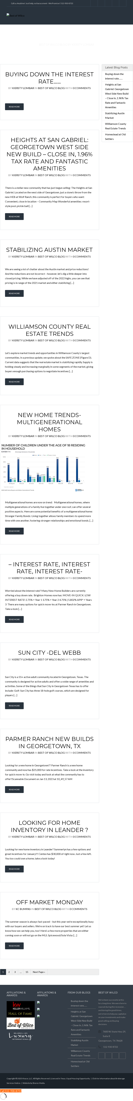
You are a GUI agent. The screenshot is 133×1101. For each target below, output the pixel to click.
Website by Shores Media (34, 1083)
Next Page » (39, 972)
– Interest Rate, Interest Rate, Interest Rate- (49, 568)
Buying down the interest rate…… (49, 78)
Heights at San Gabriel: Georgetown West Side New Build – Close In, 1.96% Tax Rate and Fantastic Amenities (49, 154)
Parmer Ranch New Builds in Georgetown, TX (49, 742)
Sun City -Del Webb (49, 652)
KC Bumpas (23, 908)
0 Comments (82, 88)
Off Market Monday (49, 902)
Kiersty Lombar (23, 88)
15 (27, 972)
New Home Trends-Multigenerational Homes (49, 422)
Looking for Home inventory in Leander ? (49, 826)
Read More (14, 106)
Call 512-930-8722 (10, 1090)
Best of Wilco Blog (51, 88)
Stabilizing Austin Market (49, 249)
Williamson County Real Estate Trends (49, 330)
